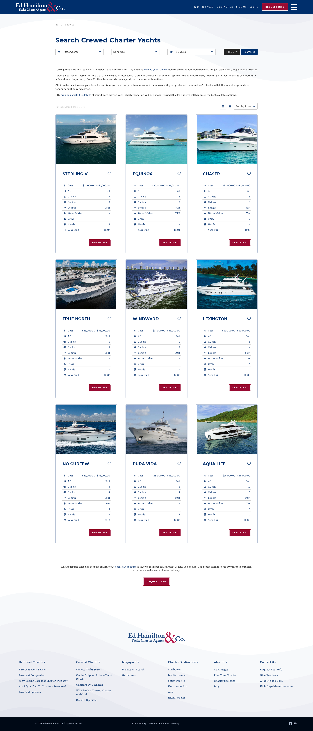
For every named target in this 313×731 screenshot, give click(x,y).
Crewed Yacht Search (89, 669)
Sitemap (175, 723)
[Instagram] (295, 724)
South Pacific (176, 680)
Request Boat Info (271, 669)
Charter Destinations (183, 662)
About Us (220, 662)
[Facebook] (291, 724)
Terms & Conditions (159, 723)
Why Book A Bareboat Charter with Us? (43, 680)
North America (177, 686)
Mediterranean (177, 675)
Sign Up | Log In (247, 7)
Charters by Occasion (89, 684)
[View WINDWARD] (156, 285)
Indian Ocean (176, 697)
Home (58, 25)
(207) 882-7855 (203, 7)
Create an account (125, 566)
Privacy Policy (139, 723)
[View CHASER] (226, 140)
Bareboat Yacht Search (32, 669)
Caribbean (174, 669)
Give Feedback (269, 675)
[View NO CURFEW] (86, 430)
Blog (217, 686)
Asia (171, 692)
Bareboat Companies (32, 675)
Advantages (221, 669)
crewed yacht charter (156, 69)
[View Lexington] (226, 285)
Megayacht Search (133, 669)
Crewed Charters (88, 662)
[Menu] (292, 6)
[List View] (230, 106)
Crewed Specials (86, 700)
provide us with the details (76, 95)
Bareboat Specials (30, 692)
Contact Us (225, 7)
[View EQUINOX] (156, 140)
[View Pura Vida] (156, 430)
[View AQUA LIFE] (226, 430)
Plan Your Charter (225, 675)
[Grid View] (223, 106)
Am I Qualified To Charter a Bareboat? (42, 686)
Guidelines (129, 675)
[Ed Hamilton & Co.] (45, 7)
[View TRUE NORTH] (86, 285)
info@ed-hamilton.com (278, 686)
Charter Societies (224, 680)
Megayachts (130, 662)
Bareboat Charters (32, 662)
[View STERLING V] (86, 140)
